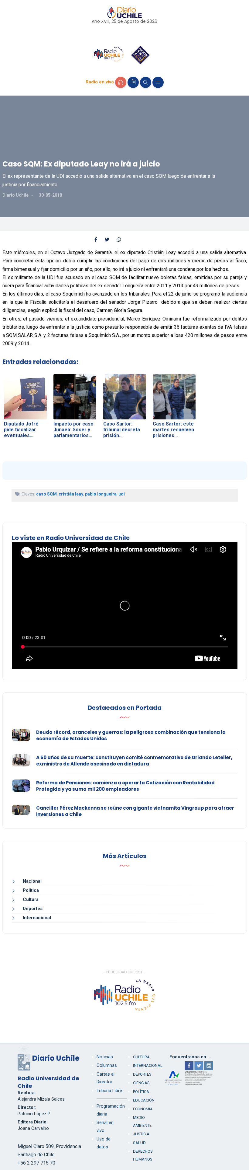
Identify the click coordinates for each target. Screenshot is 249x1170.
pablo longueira (101, 494)
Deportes (33, 908)
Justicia (141, 1134)
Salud (139, 1142)
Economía (143, 1109)
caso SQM (46, 494)
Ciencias (141, 1083)
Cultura (31, 899)
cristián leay (71, 494)
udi (121, 494)
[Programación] (133, 82)
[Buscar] (145, 82)
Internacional (37, 917)
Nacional (32, 881)
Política (31, 890)
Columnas (107, 1065)
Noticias (105, 1057)
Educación (144, 1100)
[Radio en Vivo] (120, 82)
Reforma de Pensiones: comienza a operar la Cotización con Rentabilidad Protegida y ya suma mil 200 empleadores (125, 785)
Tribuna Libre (109, 1090)
